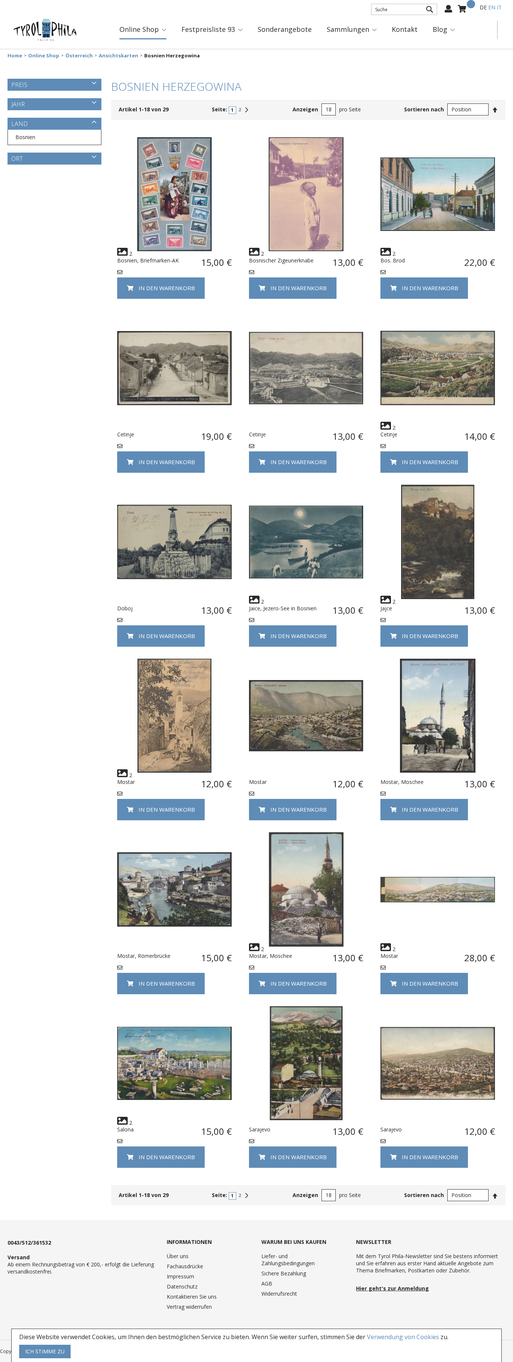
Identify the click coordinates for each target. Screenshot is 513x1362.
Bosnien (25, 137)
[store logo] (45, 30)
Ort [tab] (17, 158)
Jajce (386, 608)
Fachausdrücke (185, 1266)
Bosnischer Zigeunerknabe (281, 260)
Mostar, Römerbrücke (143, 955)
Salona (125, 1129)
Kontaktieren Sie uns (192, 1296)
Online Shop (43, 55)
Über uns (178, 1256)
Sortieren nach (424, 109)
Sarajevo (259, 1129)
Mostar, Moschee (402, 781)
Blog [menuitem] (440, 29)
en (491, 7)
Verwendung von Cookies (403, 1337)
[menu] (304, 30)
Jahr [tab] (18, 104)
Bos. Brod (392, 260)
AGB (266, 1283)
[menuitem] (142, 30)
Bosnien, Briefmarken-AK (148, 260)
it (499, 7)
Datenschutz (182, 1286)
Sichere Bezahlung (283, 1273)
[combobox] (404, 9)
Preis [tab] (19, 85)
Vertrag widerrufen (189, 1306)
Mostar (126, 781)
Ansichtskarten (118, 55)
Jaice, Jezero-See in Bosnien (283, 608)
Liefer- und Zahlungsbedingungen (288, 1260)
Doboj (125, 608)
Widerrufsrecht (279, 1293)
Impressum (180, 1276)
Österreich (79, 55)
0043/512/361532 (29, 1242)
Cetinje (125, 434)
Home (15, 55)
